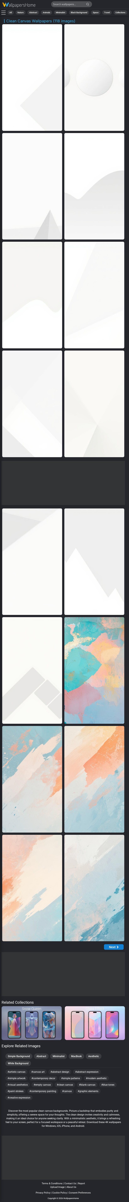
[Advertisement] (63, 483)
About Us (71, 1187)
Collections (120, 12)
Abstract (33, 12)
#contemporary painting (42, 1091)
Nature (20, 12)
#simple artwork (16, 1078)
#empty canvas (42, 1084)
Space (95, 12)
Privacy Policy (43, 1192)
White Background (18, 1063)
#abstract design (59, 1071)
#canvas (67, 1091)
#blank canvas (87, 1084)
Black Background (79, 12)
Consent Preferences (80, 1192)
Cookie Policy (59, 1192)
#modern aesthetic (96, 1078)
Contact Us (70, 1183)
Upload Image (57, 1187)
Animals (46, 12)
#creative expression (19, 1097)
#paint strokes (15, 1091)
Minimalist (60, 12)
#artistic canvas (16, 1071)
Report (81, 1183)
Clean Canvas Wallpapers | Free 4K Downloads (18, 5)
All (10, 12)
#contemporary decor (43, 1078)
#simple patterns (70, 1078)
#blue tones (107, 1084)
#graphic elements (88, 1091)
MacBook (76, 1056)
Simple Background (19, 1056)
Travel (107, 12)
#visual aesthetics (18, 1084)
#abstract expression (86, 1071)
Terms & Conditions (52, 1183)
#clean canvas (65, 1084)
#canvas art (38, 1071)
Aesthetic (93, 1056)
